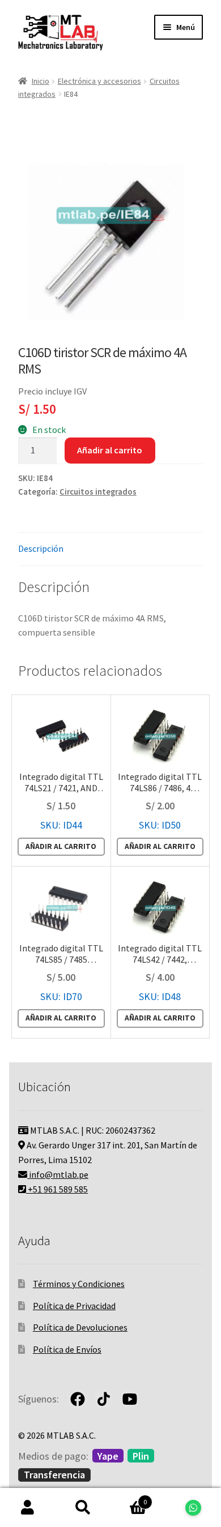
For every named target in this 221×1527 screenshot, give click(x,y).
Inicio (40, 81)
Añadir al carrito (109, 450)
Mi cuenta (28, 1508)
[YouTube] (129, 1399)
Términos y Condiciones (79, 1283)
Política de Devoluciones (80, 1327)
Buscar (83, 1508)
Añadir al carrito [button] (61, 846)
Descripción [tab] (40, 548)
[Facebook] (77, 1399)
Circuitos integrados (98, 492)
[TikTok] (103, 1399)
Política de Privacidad (74, 1305)
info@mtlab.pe (57, 1174)
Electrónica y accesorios (99, 81)
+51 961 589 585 (57, 1189)
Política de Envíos (67, 1349)
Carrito (128, 1498)
